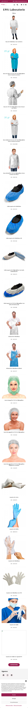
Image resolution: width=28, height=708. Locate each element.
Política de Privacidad (18, 705)
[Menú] (14, 4)
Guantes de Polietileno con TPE (14, 593)
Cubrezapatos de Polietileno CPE (14, 238)
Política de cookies (9, 705)
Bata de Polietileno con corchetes (14, 41)
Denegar (14, 698)
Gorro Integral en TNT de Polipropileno (14, 400)
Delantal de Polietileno (14, 336)
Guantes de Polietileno (14, 561)
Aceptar (14, 694)
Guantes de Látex (14, 497)
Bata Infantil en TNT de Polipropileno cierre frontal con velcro (14, 173)
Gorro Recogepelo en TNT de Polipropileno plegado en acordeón (14, 464)
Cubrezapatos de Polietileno (14, 206)
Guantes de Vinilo (14, 624)
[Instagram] (24, 5)
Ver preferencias (14, 702)
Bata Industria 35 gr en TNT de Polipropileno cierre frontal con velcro (14, 140)
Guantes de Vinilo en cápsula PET (14, 656)
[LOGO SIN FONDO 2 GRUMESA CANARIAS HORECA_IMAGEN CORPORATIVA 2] (4, 4)
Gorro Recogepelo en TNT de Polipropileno (14, 432)
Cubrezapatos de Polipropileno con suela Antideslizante (14, 270)
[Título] (2, 1)
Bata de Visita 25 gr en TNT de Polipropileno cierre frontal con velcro (14, 74)
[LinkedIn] (26, 5)
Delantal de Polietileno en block (14, 368)
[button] (26, 681)
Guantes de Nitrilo (14, 529)
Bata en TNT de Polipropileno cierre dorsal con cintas (14, 107)
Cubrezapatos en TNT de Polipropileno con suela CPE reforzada (14, 304)
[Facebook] (21, 5)
